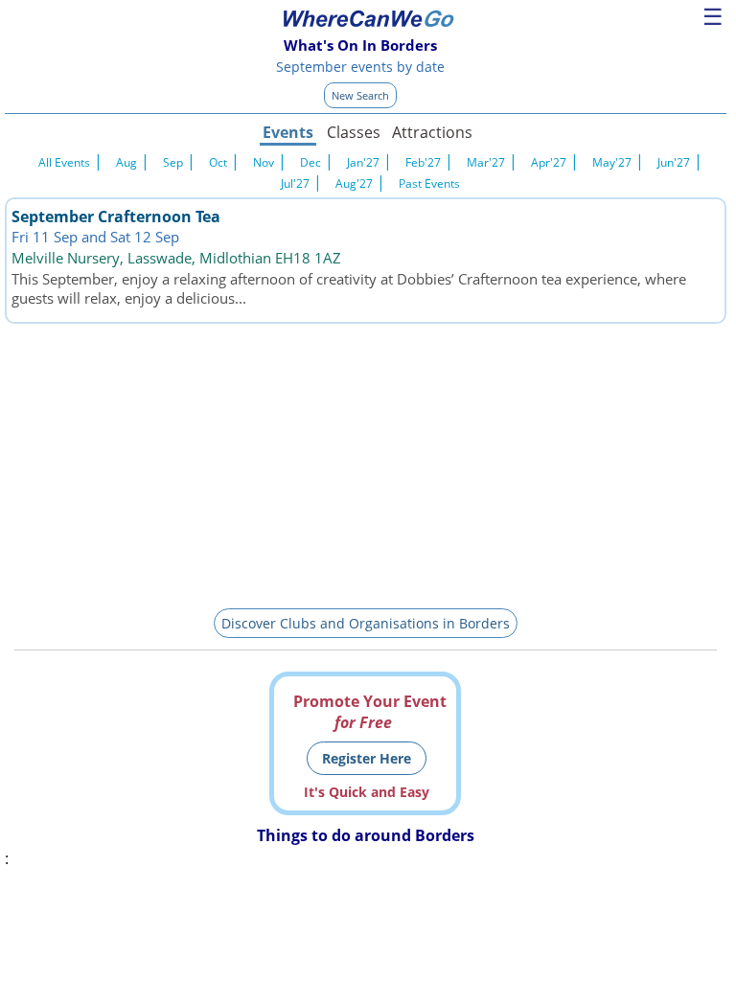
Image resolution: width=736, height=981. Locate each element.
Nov (263, 162)
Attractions (431, 132)
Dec (310, 162)
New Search (360, 95)
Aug (126, 162)
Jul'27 (295, 183)
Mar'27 (486, 162)
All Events (64, 162)
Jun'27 (673, 162)
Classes (353, 132)
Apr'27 (548, 162)
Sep (173, 162)
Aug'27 (354, 183)
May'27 (612, 162)
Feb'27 (423, 162)
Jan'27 (363, 162)
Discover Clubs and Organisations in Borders (365, 623)
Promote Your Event (370, 712)
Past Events (429, 183)
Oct (218, 162)
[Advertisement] (365, 463)
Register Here (366, 758)
